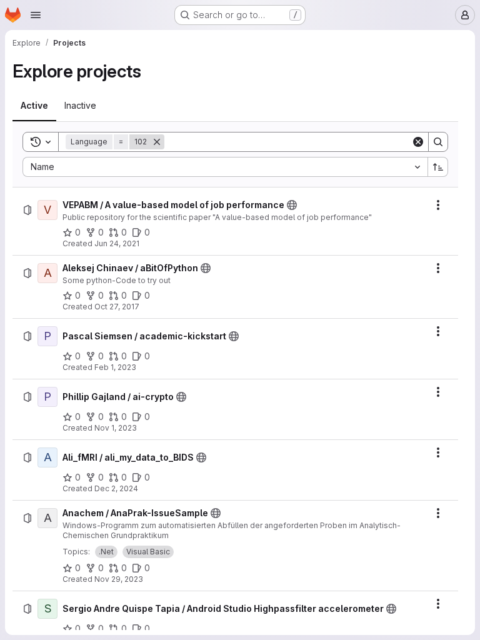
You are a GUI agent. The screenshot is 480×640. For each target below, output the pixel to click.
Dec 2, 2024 (116, 488)
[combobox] (225, 167)
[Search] (438, 142)
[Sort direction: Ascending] (438, 167)
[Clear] (418, 141)
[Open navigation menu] (36, 15)
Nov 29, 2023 (118, 579)
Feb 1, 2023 (115, 367)
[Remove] (156, 141)
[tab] (34, 105)
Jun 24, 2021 (116, 243)
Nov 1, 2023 (115, 427)
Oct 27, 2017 (116, 306)
